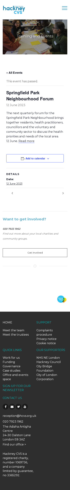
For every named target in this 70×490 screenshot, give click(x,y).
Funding (9, 362)
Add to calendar (35, 158)
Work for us (11, 357)
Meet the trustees (16, 334)
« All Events (14, 72)
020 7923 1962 (13, 421)
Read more (26, 141)
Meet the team (13, 330)
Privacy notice (46, 339)
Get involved (35, 252)
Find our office (13, 444)
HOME (7, 322)
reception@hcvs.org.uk (19, 416)
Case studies (11, 370)
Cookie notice (46, 343)
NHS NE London (48, 357)
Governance (11, 366)
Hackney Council (48, 362)
